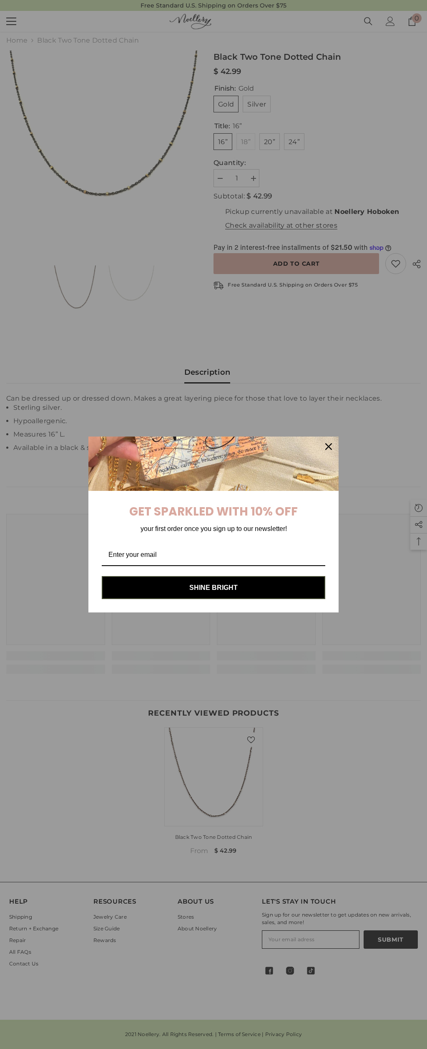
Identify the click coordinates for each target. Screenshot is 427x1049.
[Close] (329, 447)
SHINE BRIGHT (213, 587)
